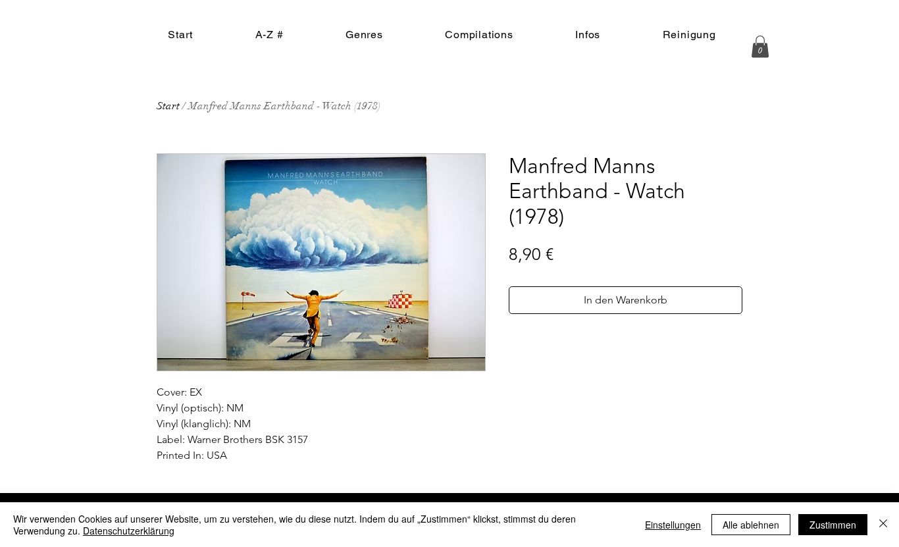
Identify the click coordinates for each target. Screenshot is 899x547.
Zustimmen (832, 524)
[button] (760, 46)
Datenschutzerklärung (128, 530)
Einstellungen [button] (673, 524)
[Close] (883, 524)
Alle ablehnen (751, 524)
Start (168, 106)
